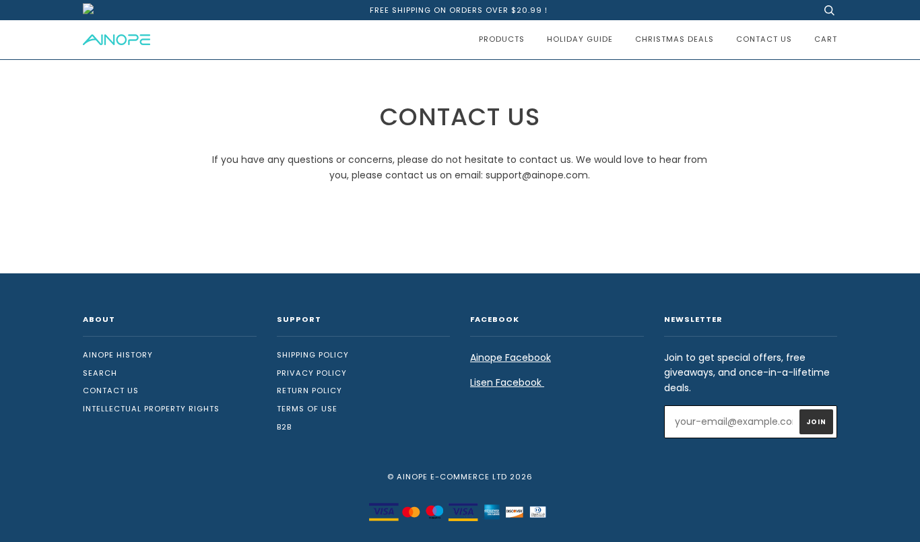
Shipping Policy (313, 354)
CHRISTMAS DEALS (674, 39)
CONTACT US (764, 39)
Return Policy (309, 390)
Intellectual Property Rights (151, 408)
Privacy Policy (312, 373)
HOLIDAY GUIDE (580, 39)
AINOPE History (118, 354)
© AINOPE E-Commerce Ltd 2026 (460, 476)
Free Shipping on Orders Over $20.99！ (460, 10)
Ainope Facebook (510, 357)
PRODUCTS (502, 39)
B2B (284, 426)
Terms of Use (307, 408)
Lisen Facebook (507, 382)
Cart (825, 39)
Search (100, 373)
